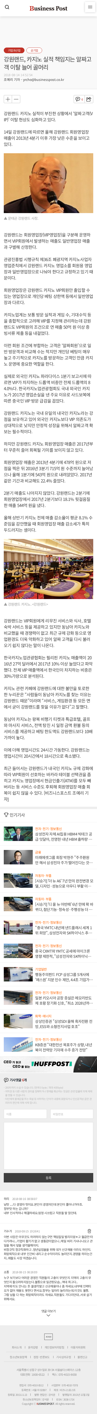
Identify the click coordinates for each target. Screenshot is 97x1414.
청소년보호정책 (18, 1357)
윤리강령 (33, 1347)
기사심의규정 (63, 1357)
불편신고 (82, 1357)
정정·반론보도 (41, 1357)
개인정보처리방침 (54, 1347)
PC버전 (48, 1336)
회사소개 (17, 1347)
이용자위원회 (78, 1347)
